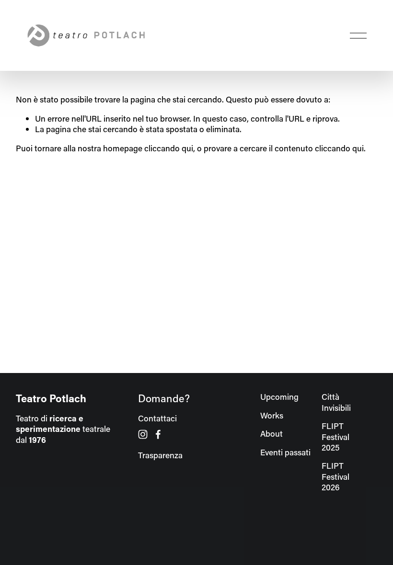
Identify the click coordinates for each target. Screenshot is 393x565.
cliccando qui (168, 148)
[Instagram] (143, 434)
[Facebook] (158, 434)
